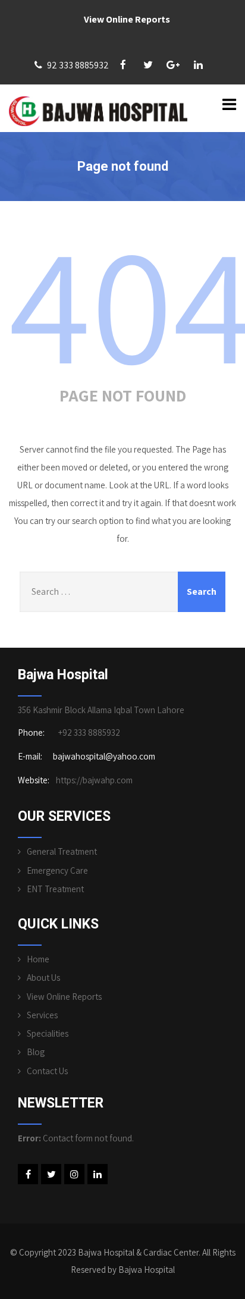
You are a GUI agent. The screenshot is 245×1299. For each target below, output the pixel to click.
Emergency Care (57, 870)
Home (38, 959)
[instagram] (74, 1174)
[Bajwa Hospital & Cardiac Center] (98, 111)
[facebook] (123, 64)
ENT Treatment (55, 889)
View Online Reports (127, 19)
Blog (36, 1052)
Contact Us (47, 1071)
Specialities (47, 1033)
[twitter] (148, 64)
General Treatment (62, 851)
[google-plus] (173, 64)
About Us (43, 977)
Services (42, 1015)
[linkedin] (198, 64)
